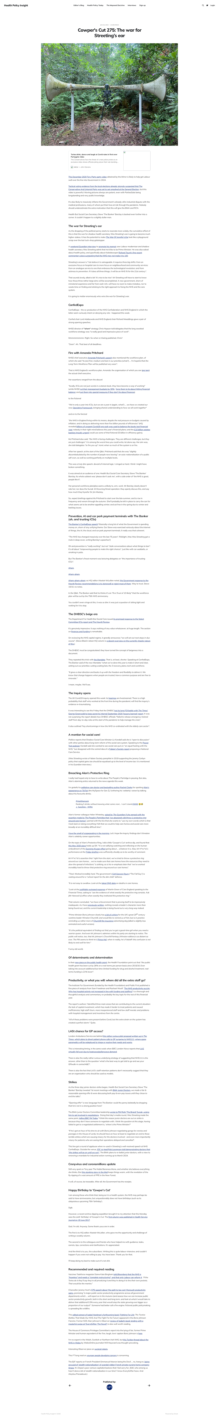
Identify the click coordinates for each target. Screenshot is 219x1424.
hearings (112, 698)
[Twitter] (207, 5)
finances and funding (80, 631)
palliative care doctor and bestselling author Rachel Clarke (106, 787)
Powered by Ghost (171, 1414)
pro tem (145, 370)
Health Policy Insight (16, 5)
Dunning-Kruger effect (96, 849)
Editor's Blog (79, 5)
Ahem (71, 568)
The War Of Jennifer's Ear (117, 237)
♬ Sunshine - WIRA (84, 807)
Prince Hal (102, 939)
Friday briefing (92, 852)
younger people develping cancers (102, 1355)
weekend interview (83, 246)
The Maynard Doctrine (116, 5)
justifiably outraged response (92, 889)
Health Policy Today (95, 5)
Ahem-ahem (74, 574)
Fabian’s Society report (119, 749)
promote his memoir (107, 246)
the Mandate (99, 659)
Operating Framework (82, 408)
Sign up (142, 5)
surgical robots (101, 1349)
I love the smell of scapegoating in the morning (88, 833)
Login (212, 5)
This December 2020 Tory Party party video (87, 177)
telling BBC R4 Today (88, 1118)
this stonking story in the (95, 1172)
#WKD (135, 804)
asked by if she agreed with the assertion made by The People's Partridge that (107, 817)
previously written (96, 905)
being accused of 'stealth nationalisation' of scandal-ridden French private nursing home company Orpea (108, 1364)
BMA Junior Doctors (121, 1090)
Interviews (132, 5)
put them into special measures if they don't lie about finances (107, 392)
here (140, 1333)
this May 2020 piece (77, 845)
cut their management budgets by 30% (97, 389)
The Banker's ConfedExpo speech (83, 524)
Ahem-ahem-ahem (76, 580)
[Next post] (149, 1385)
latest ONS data (109, 883)
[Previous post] (69, 1385)
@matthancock (82, 801)
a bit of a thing (111, 915)
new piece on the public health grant (91, 962)
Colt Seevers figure (120, 874)
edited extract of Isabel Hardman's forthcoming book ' (103, 1315)
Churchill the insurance (103, 921)
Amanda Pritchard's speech (100, 358)
